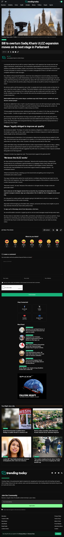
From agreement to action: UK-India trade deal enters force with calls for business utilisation (35, 354)
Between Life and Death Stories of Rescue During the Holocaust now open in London (35, 330)
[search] (57, 1)
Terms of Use (31, 533)
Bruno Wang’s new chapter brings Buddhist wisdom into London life (31, 368)
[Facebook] (24, 308)
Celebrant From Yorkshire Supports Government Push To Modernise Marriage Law (34, 338)
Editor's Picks (29, 327)
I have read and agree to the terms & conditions (14, 509)
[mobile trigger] (3, 2)
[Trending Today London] (32, 1)
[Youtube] (24, 317)
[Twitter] (40, 308)
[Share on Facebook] (8, 52)
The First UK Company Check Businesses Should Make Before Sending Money (35, 361)
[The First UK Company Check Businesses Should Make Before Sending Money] (22, 361)
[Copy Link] (18, 52)
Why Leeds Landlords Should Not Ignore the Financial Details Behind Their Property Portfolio (35, 346)
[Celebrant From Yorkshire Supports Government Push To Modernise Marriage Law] (22, 337)
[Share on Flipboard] (13, 52)
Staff (9, 56)
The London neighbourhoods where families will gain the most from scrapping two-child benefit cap (47, 460)
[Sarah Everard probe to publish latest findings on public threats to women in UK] (16, 418)
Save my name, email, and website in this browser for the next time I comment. (22, 282)
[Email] (15, 52)
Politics (4, 39)
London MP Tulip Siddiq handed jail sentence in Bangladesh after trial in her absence (16, 459)
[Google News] (40, 317)
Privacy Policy (22, 533)
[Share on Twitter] (11, 52)
